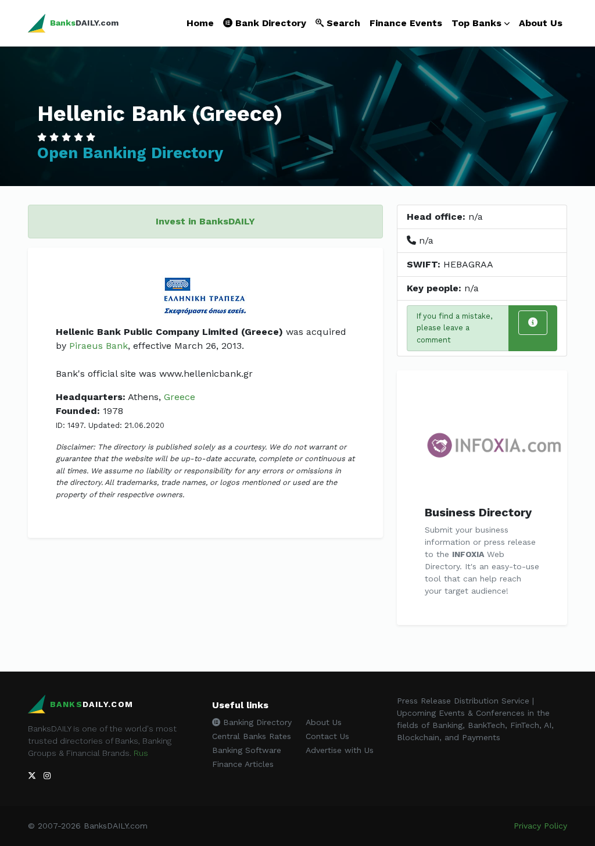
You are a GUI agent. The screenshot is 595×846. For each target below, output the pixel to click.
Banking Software (246, 750)
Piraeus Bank (98, 345)
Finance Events (406, 22)
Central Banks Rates (251, 736)
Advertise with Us (340, 750)
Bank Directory (269, 22)
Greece (179, 396)
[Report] (532, 322)
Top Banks (476, 22)
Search (342, 22)
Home (200, 22)
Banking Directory (256, 722)
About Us (540, 22)
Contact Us (327, 736)
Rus (141, 753)
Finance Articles (243, 764)
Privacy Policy (540, 825)
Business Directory (478, 512)
